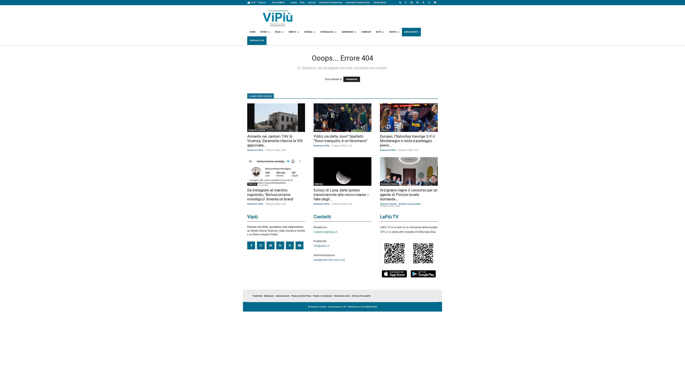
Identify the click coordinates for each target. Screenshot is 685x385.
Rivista (392, 32)
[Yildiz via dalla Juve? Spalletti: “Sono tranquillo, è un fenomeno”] (342, 117)
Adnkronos (348, 32)
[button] (400, 2)
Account (312, 2)
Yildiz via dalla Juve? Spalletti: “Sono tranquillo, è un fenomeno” (340, 138)
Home (252, 32)
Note (378, 32)
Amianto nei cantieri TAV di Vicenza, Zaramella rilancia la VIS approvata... (275, 140)
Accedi (294, 2)
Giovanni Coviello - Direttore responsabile (400, 204)
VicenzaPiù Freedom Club (358, 2)
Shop (302, 2)
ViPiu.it (384, 231)
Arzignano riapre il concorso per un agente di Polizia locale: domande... (408, 194)
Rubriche (366, 32)
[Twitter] (429, 2)
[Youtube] (435, 2)
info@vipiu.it (321, 245)
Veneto (292, 32)
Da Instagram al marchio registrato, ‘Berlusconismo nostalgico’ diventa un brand (270, 194)
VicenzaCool (327, 32)
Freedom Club (257, 40)
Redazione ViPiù (255, 150)
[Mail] (417, 2)
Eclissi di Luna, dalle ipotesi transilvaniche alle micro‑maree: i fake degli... (341, 194)
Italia (278, 32)
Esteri (263, 32)
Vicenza (308, 32)
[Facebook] (405, 2)
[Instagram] (411, 2)
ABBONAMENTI (411, 32)
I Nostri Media (379, 2)
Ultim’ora (319, 130)
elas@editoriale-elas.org (329, 259)
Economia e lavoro (389, 184)
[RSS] (423, 2)
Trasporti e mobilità (256, 130)
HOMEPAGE (351, 79)
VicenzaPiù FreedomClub (330, 2)
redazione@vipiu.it (325, 231)
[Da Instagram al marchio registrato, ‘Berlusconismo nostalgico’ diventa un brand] (276, 171)
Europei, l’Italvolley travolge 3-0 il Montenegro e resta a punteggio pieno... (407, 140)
